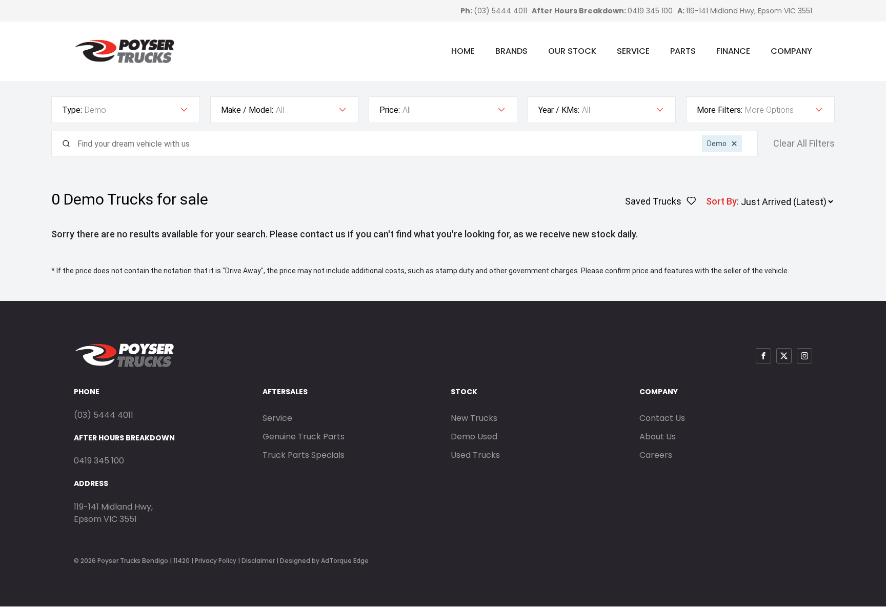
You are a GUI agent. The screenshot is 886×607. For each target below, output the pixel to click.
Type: (72, 110)
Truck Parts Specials (304, 455)
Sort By (721, 201)
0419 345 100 (650, 11)
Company (791, 51)
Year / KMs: (558, 110)
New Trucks (474, 418)
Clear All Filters (804, 143)
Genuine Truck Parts (304, 436)
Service (633, 51)
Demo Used (474, 436)
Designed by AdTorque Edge (324, 560)
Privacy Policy (215, 560)
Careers (655, 455)
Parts (683, 51)
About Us (657, 436)
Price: (389, 110)
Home (463, 51)
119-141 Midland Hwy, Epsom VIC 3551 (749, 11)
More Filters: (719, 110)
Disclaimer (258, 560)
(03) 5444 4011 (500, 11)
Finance (733, 51)
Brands (511, 51)
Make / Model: (247, 110)
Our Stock (572, 51)
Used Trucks (475, 455)
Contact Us (662, 418)
